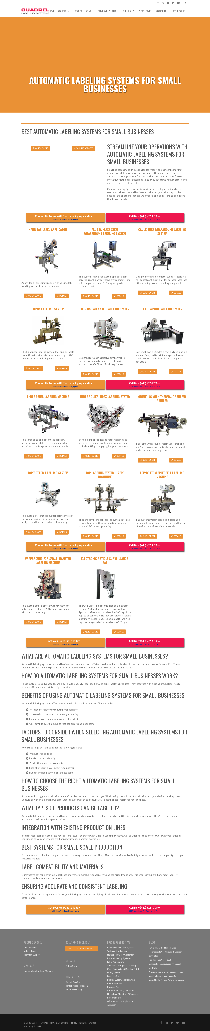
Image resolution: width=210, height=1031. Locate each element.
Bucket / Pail (113, 987)
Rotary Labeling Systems (119, 958)
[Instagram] (163, 2)
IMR (39, 1026)
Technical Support (32, 954)
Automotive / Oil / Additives (120, 990)
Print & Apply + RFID (107, 11)
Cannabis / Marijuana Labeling (121, 965)
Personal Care (114, 997)
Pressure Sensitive (82, 11)
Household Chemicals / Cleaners (122, 994)
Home (51, 11)
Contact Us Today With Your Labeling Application (65, 218)
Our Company (30, 947)
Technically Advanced (117, 951)
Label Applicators (115, 962)
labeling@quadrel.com (37, 2)
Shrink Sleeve (129, 11)
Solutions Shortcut (81, 949)
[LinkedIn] (168, 2)
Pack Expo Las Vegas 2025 (160, 960)
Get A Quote (71, 966)
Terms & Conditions (59, 1022)
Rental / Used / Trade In (76, 985)
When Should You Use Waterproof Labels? (166, 980)
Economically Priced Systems (121, 947)
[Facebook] (158, 2)
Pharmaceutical (114, 983)
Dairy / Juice (113, 976)
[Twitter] (173, 2)
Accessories (113, 1005)
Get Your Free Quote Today (65, 642)
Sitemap (44, 1022)
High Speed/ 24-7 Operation (120, 954)
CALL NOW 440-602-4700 (73, 2)
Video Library (145, 11)
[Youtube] (178, 2)
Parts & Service (72, 982)
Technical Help (180, 11)
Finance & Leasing (74, 989)
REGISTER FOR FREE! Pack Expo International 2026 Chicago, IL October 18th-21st (165, 952)
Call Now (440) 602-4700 (145, 218)
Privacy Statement (78, 1022)
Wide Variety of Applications (120, 1001)
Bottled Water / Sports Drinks (121, 979)
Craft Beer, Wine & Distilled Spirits (123, 969)
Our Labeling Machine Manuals (38, 971)
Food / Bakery (113, 972)
